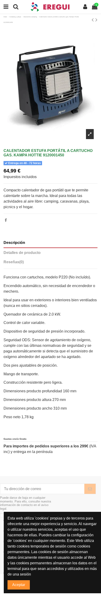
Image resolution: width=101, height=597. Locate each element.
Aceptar (18, 585)
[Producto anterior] (93, 20)
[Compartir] (6, 220)
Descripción (14, 243)
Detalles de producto (22, 253)
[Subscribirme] (90, 489)
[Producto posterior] (96, 20)
